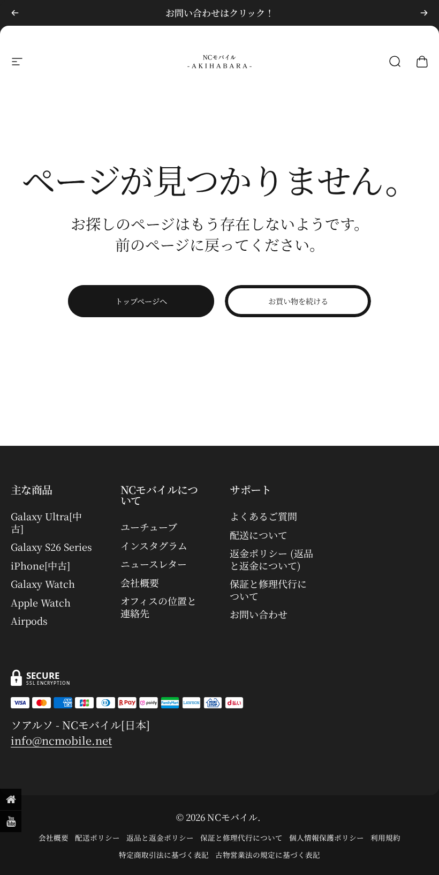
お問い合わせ (258, 614)
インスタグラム (153, 546)
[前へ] (15, 13)
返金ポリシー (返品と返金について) (271, 559)
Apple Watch (41, 602)
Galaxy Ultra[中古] (46, 522)
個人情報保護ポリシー (326, 837)
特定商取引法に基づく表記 (164, 854)
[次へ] (424, 13)
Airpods (29, 621)
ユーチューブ (148, 527)
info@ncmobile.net (61, 740)
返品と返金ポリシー (160, 837)
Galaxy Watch (43, 584)
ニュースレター (153, 564)
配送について (258, 535)
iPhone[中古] (40, 565)
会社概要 (139, 583)
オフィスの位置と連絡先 (158, 607)
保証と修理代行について (268, 590)
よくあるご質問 (263, 516)
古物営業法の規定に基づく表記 (267, 854)
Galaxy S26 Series (51, 547)
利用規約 (385, 837)
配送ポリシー (97, 837)
